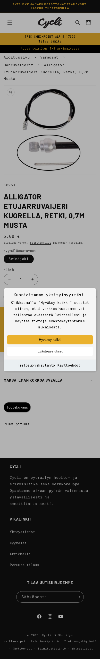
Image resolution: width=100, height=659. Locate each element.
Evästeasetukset (50, 351)
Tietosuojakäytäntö (36, 365)
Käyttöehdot (69, 365)
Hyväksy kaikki (50, 340)
